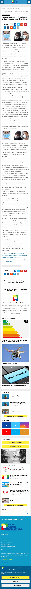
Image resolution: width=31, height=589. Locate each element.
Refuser (15, 581)
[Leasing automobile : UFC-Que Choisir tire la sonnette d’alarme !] (5, 484)
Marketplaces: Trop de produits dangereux (14, 385)
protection (17, 266)
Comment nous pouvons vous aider (18, 395)
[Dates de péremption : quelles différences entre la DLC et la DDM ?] (5, 469)
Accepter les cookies (15, 577)
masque (11, 266)
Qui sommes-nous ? (5, 544)
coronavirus (5, 266)
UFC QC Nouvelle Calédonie (9, 21)
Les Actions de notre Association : (18, 410)
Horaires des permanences (7, 538)
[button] (29, 568)
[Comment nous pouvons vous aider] (5, 396)
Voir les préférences (15, 585)
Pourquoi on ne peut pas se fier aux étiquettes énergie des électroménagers (14, 340)
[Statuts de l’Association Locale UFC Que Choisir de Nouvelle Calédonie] (5, 404)
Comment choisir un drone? (9, 363)
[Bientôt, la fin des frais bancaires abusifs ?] (5, 500)
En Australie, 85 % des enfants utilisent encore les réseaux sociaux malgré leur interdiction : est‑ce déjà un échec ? (19, 492)
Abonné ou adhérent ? (6, 542)
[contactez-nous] (8, 559)
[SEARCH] (27, 512)
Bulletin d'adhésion (5, 540)
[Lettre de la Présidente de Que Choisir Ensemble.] (5, 477)
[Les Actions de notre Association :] (5, 411)
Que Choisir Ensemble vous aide (8, 546)
